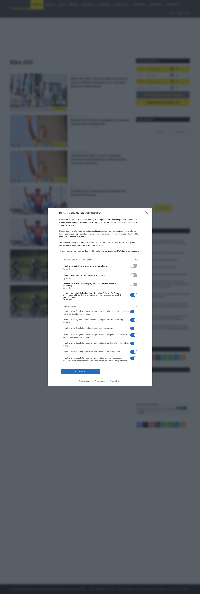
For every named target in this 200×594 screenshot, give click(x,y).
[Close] (147, 213)
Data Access (100, 381)
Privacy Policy (115, 381)
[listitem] (100, 259)
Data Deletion (84, 381)
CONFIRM (80, 371)
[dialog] (100, 297)
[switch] (133, 266)
